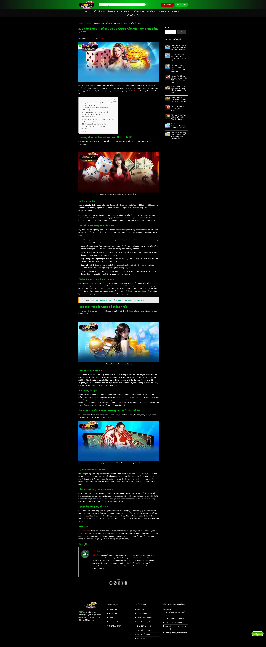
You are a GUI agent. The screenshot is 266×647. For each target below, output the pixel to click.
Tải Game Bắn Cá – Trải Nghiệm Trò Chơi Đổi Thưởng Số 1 (178, 108)
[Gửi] (146, 5)
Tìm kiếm (168, 28)
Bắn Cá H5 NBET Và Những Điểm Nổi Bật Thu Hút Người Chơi (178, 117)
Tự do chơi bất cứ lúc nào (93, 122)
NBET (86, 11)
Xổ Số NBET (152, 11)
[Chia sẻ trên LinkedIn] (126, 583)
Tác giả (83, 131)
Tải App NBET (112, 11)
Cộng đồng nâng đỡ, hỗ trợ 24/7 (95, 126)
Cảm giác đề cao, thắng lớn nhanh (96, 124)
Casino (89, 23)
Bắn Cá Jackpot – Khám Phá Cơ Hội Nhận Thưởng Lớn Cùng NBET (178, 68)
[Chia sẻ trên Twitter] (115, 583)
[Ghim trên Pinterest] (122, 583)
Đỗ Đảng (101, 38)
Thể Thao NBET (138, 11)
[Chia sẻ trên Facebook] (111, 583)
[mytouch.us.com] (87, 4)
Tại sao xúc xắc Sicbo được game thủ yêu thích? (98, 119)
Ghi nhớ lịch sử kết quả (92, 114)
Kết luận (84, 129)
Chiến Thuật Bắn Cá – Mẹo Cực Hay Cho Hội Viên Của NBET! (178, 48)
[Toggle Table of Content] (114, 100)
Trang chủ (82, 23)
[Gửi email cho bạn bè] (118, 583)
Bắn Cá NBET (163, 11)
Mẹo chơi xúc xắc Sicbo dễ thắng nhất (94, 112)
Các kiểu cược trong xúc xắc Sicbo (96, 107)
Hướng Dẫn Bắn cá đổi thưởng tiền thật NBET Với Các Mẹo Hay (179, 79)
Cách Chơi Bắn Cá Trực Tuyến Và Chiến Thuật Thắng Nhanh (179, 99)
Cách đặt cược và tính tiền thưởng (96, 110)
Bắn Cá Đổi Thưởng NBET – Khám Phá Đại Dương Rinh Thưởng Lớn (178, 136)
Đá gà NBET (176, 11)
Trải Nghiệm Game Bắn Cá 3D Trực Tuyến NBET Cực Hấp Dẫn (179, 57)
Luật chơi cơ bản (89, 105)
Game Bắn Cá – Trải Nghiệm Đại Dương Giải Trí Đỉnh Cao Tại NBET (178, 90)
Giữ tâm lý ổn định (91, 117)
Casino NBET (125, 11)
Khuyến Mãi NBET (98, 11)
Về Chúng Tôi (132, 15)
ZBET (80, 612)
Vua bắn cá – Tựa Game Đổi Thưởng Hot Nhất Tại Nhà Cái (179, 126)
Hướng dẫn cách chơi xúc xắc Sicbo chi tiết (96, 103)
